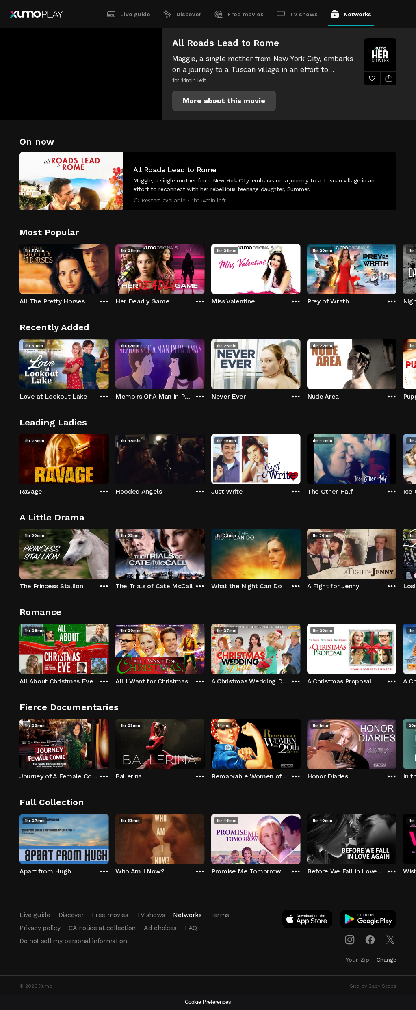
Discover (189, 14)
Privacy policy (40, 928)
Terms (219, 915)
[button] (224, 101)
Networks (357, 14)
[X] (390, 940)
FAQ (191, 928)
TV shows (304, 14)
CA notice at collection (102, 928)
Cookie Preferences (208, 1002)
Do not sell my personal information (73, 941)
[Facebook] (370, 940)
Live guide (135, 14)
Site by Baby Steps (373, 986)
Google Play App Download (368, 920)
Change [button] (386, 959)
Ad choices (160, 928)
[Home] (36, 14)
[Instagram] (350, 940)
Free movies (246, 14)
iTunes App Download (307, 920)
